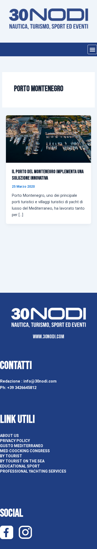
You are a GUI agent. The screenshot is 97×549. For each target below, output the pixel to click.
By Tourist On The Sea (22, 461)
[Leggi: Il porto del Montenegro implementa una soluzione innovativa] (48, 138)
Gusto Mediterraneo (21, 446)
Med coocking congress (25, 451)
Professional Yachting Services (33, 471)
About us (9, 435)
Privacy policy (15, 441)
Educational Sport (20, 466)
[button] (92, 49)
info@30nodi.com (40, 381)
